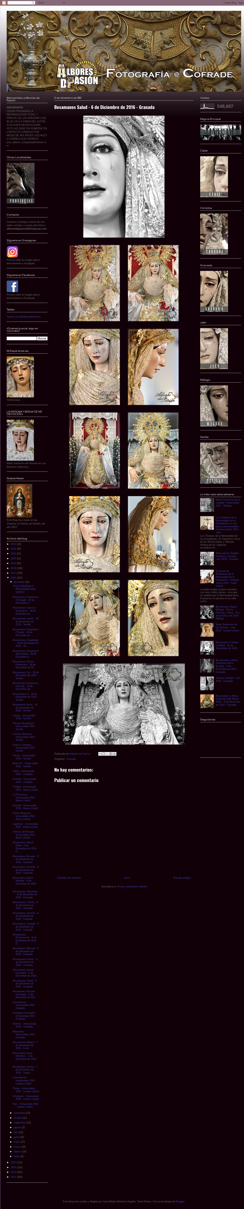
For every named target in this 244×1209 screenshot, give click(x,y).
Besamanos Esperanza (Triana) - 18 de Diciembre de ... (26, 632)
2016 (14, 577)
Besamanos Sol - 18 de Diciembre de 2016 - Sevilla (26, 675)
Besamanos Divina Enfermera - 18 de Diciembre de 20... (24, 664)
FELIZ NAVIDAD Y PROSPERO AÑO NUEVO (24, 589)
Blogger (180, 1201)
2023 (14, 544)
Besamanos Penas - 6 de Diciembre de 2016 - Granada (25, 962)
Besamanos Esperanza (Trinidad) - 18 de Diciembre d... (26, 600)
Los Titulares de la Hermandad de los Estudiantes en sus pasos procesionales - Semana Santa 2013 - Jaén (228, 525)
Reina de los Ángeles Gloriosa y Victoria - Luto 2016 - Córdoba (227, 556)
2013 (14, 1172)
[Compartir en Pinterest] (114, 754)
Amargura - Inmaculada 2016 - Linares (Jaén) (26, 1098)
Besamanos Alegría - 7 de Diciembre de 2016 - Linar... (25, 1045)
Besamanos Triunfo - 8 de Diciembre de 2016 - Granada (25, 905)
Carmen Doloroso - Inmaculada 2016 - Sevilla (24, 737)
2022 (14, 548)
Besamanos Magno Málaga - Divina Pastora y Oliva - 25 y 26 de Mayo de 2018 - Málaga (228, 612)
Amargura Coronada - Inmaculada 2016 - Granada (24, 1015)
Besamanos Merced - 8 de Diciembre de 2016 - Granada (26, 951)
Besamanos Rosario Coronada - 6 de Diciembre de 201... (25, 994)
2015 (14, 1162)
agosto (18, 1127)
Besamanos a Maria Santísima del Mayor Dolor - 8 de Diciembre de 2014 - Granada (228, 700)
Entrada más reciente (69, 877)
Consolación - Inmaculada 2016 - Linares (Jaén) (24, 1080)
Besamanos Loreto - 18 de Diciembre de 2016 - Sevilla (26, 621)
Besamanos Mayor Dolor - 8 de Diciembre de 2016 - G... (25, 847)
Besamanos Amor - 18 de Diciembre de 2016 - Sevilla (25, 707)
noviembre (20, 1112)
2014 (14, 1167)
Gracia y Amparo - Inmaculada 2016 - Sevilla (24, 747)
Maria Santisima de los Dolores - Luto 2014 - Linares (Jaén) (227, 627)
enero (17, 1156)
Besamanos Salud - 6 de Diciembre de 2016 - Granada (25, 983)
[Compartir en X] (107, 754)
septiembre (20, 1122)
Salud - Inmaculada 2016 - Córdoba (23, 773)
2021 (14, 553)
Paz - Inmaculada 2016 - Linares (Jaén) (25, 1105)
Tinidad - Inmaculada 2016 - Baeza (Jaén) (25, 788)
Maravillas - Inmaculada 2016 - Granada (24, 1034)
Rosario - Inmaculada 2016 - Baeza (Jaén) (25, 807)
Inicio (127, 877)
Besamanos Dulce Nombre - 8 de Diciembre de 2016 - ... (25, 882)
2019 (14, 563)
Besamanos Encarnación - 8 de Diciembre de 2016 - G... (25, 939)
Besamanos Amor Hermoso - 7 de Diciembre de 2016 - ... (25, 1057)
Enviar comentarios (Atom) (132, 886)
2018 (14, 568)
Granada (71, 758)
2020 (14, 558)
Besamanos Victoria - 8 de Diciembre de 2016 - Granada (26, 916)
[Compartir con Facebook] (111, 754)
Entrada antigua (182, 877)
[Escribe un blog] (104, 754)
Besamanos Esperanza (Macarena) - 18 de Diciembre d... (26, 653)
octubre (18, 1117)
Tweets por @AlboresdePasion (24, 316)
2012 (14, 1176)
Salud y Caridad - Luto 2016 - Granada (228, 679)
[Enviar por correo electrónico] (100, 754)
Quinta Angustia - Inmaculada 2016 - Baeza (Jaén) (24, 816)
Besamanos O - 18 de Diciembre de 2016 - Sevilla (25, 697)
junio (17, 1137)
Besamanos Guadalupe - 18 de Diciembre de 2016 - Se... (26, 643)
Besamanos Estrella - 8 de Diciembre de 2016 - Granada (26, 870)
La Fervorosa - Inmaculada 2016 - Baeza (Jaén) (24, 797)
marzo (17, 1146)
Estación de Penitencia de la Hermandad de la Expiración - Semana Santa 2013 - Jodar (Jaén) (227, 578)
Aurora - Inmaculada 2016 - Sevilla (24, 717)
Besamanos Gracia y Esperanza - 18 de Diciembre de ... (24, 610)
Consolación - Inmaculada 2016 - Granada (24, 1005)
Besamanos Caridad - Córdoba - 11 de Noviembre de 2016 (228, 645)
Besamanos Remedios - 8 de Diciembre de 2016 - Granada (25, 894)
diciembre (19, 581)
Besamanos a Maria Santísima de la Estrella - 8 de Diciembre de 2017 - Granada (227, 666)
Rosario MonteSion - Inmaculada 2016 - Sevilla (24, 726)
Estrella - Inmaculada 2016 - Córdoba (24, 780)
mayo (17, 1141)
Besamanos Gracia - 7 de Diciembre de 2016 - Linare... (25, 1069)
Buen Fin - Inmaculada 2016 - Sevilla (25, 765)
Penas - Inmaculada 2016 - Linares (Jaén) (26, 1090)
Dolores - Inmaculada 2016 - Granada (24, 1025)
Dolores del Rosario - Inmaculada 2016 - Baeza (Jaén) (24, 834)
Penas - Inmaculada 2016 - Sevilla (24, 757)
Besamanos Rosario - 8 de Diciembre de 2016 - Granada (26, 859)
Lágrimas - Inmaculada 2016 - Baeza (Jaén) (25, 825)
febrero (18, 1151)
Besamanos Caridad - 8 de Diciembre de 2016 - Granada (26, 926)
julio (16, 1132)
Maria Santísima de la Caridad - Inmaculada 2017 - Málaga (228, 502)
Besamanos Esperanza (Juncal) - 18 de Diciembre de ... (26, 686)
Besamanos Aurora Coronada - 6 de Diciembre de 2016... (26, 972)
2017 (14, 573)
